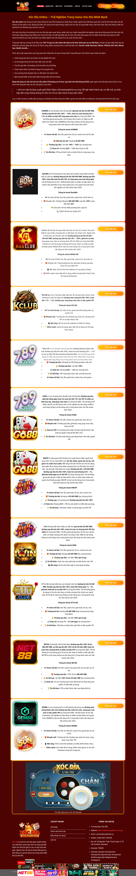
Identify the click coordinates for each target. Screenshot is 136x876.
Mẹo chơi (58, 6)
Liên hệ (77, 6)
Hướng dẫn (49, 6)
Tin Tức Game (87, 6)
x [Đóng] (21, 863)
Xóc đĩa (40, 6)
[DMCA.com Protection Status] (30, 861)
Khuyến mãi (68, 6)
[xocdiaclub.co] (22, 6)
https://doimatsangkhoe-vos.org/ (66, 89)
